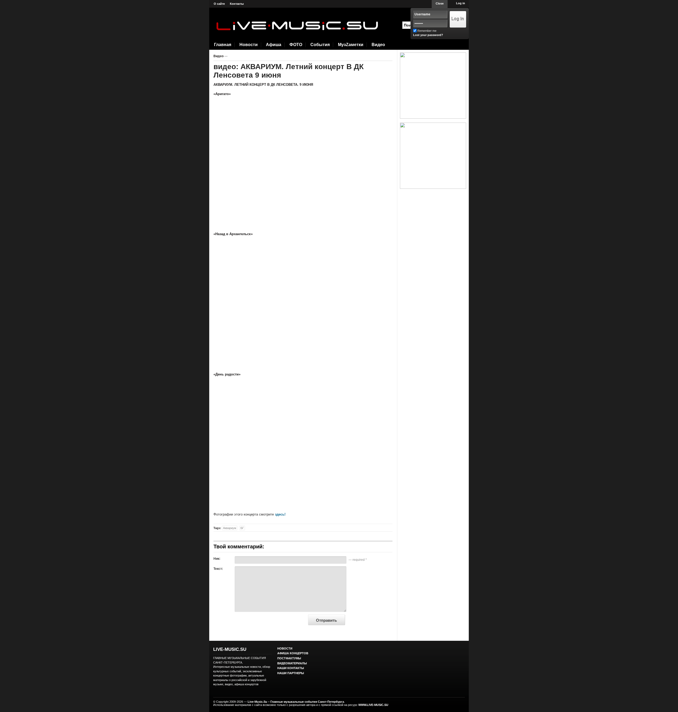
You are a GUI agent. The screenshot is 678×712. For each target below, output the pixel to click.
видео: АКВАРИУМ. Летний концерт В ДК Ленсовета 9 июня (288, 70)
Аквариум (229, 528)
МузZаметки (350, 44)
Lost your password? (428, 35)
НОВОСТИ (284, 648)
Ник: (216, 559)
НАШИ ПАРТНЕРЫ (290, 673)
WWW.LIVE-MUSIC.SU (373, 704)
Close (440, 3)
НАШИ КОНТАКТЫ (290, 668)
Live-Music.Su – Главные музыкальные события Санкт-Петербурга (296, 701)
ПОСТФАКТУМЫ (289, 658)
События (320, 44)
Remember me (426, 30)
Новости (248, 44)
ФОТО (295, 44)
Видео (378, 44)
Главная (222, 44)
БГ (242, 528)
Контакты (237, 3)
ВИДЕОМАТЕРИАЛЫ (292, 663)
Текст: (218, 569)
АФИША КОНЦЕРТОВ (292, 653)
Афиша (273, 44)
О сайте (219, 3)
